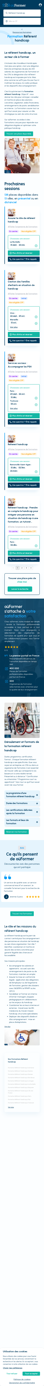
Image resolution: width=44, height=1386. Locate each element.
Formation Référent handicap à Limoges (21, 1081)
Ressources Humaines (22, 32)
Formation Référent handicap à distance (21, 1068)
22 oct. (22, 394)
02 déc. (13, 545)
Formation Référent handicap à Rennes (20, 1074)
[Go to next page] (31, 568)
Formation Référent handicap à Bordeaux (21, 1077)
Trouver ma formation (22, 914)
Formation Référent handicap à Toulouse (21, 1103)
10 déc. (14, 397)
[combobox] (24, 13)
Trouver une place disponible (18, 134)
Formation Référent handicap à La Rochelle (22, 1084)
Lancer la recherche (19, 589)
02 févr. (22, 467)
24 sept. (13, 394)
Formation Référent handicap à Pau (19, 1099)
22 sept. (13, 316)
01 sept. (13, 245)
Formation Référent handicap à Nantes (20, 1071)
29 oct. (22, 316)
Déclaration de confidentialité (22, 1383)
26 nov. (22, 245)
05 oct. (14, 404)
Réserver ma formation (16, 832)
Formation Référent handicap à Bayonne (21, 1087)
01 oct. (14, 322)
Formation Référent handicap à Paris (19, 1096)
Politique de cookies (22, 1379)
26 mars (13, 471)
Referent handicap (18, 444)
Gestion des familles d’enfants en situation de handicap (21, 285)
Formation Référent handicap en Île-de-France (20, 1092)
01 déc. (14, 467)
